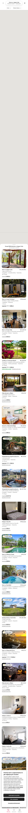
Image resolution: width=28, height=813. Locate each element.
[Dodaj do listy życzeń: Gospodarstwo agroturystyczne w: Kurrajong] (24, 759)
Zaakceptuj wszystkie (14, 795)
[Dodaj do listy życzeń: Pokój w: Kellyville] (24, 728)
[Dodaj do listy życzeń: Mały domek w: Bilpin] (24, 375)
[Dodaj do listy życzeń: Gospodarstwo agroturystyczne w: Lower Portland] (24, 438)
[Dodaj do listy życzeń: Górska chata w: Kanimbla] (24, 599)
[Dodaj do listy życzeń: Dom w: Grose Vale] (24, 312)
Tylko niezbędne (14, 799)
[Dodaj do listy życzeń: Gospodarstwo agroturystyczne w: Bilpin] (24, 471)
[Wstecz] (3, 3)
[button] (6, 276)
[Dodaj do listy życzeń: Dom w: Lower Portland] (24, 281)
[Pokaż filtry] (24, 3)
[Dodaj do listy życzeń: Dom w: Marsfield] (24, 567)
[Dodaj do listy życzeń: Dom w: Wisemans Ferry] (24, 632)
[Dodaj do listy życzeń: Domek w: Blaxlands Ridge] (24, 407)
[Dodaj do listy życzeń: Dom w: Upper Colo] (24, 251)
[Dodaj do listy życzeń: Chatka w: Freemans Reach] (24, 342)
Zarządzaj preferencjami (14, 803)
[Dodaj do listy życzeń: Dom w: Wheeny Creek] (24, 536)
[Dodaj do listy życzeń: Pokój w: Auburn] (24, 697)
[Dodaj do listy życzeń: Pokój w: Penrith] (24, 503)
